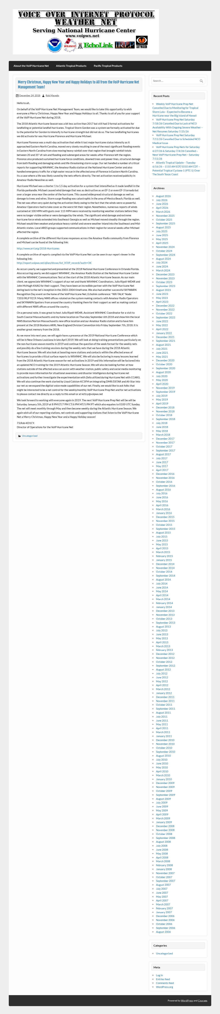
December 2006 (165, 916)
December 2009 (165, 782)
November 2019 (165, 387)
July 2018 (161, 423)
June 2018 (162, 426)
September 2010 (165, 751)
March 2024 (163, 270)
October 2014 (164, 571)
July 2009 (161, 802)
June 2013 (162, 634)
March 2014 (163, 599)
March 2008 (163, 861)
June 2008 (162, 849)
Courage (202, 1000)
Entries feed (163, 979)
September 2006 (165, 927)
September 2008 (165, 837)
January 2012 (164, 693)
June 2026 (162, 203)
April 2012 (162, 685)
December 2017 (165, 438)
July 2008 (161, 845)
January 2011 (164, 736)
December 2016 (165, 473)
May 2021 (162, 356)
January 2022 (164, 333)
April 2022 (162, 329)
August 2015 (163, 532)
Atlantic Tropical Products (71, 65)
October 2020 (164, 364)
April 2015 (162, 548)
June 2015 (162, 540)
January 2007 (164, 912)
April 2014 (162, 595)
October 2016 (164, 481)
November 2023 (165, 278)
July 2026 (161, 200)
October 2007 (164, 877)
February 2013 (164, 649)
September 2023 (165, 286)
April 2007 (162, 900)
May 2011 (162, 724)
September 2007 (165, 880)
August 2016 (163, 489)
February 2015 (164, 556)
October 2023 (164, 282)
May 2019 (162, 399)
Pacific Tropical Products (108, 65)
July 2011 (161, 716)
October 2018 (164, 415)
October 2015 (164, 524)
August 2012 (163, 669)
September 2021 (165, 340)
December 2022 (165, 305)
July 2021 (161, 348)
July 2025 (161, 231)
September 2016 (165, 485)
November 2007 (165, 873)
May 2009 (162, 810)
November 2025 (165, 215)
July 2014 (161, 583)
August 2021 (163, 344)
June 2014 (162, 587)
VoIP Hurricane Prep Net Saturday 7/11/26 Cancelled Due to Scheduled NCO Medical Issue (176, 139)
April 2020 (162, 383)
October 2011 (164, 704)
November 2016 (165, 477)
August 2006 (163, 931)
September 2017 (165, 450)
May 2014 (162, 591)
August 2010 (163, 755)
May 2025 (162, 239)
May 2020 (162, 379)
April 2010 (162, 771)
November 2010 (165, 743)
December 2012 (165, 653)
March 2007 (163, 904)
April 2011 (162, 728)
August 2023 (163, 289)
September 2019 (165, 391)
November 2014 (165, 567)
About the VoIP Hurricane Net (31, 65)
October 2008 (164, 833)
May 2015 (162, 544)
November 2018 (165, 411)
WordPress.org (164, 986)
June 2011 (162, 720)
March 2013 (163, 646)
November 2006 (165, 919)
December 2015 (165, 516)
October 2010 (164, 747)
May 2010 (162, 767)
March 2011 (163, 732)
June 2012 (162, 677)
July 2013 (161, 630)
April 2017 (162, 470)
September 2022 (165, 317)
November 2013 (165, 614)
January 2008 (164, 869)
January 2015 (164, 560)
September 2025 (165, 223)
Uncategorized (29, 435)
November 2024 (165, 246)
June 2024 (162, 266)
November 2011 (165, 700)
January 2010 (164, 779)
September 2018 (165, 419)
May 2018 (162, 430)
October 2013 (164, 618)
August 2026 (163, 196)
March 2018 (163, 434)
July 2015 (161, 536)
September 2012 (165, 665)
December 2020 (165, 360)
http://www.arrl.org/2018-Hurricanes (38, 248)
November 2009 (165, 786)
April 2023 (162, 301)
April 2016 (162, 505)
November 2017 (165, 442)
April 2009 (162, 814)
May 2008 (162, 853)
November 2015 (165, 520)
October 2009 (164, 790)
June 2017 (162, 462)
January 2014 (164, 607)
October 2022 (164, 313)
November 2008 (165, 830)
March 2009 (163, 818)
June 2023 (162, 293)
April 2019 (162, 403)
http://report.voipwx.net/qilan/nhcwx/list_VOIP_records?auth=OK (54, 262)
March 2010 (163, 775)
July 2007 (161, 888)
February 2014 (164, 603)
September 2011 (165, 708)
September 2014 (165, 575)
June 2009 (162, 806)
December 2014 (165, 563)
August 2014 (163, 579)
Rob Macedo (52, 95)
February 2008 (164, 865)
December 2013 (165, 610)
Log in (159, 975)
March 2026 (163, 211)
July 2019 (161, 395)
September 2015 (165, 528)
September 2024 (165, 254)
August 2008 (163, 841)
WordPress (187, 1000)
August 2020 (163, 372)
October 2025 (164, 219)
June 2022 (162, 321)
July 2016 (161, 493)
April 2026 (162, 207)
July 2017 (161, 458)
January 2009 (164, 822)
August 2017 (163, 454)
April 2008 (162, 857)
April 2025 (162, 242)
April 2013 (162, 642)
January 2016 (164, 512)
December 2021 (165, 337)
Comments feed (165, 982)
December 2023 (165, 274)
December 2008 (165, 826)
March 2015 (163, 552)
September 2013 (165, 622)
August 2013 (163, 626)
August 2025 (163, 227)
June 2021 (162, 352)
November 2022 (165, 309)
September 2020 (165, 368)
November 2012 (165, 657)
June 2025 (162, 235)
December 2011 (165, 696)
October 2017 (164, 446)
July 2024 (161, 262)
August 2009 (163, 798)
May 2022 (162, 325)
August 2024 (163, 258)
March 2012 (163, 689)
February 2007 (164, 908)
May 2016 (162, 501)
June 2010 (162, 763)
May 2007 (162, 896)
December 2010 (165, 740)
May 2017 (162, 466)
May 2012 (162, 681)
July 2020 (161, 376)
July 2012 (161, 673)
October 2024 (164, 250)
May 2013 (162, 638)
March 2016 (163, 509)
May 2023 (162, 297)
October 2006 (164, 923)
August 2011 (163, 712)
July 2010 (161, 759)
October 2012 (164, 661)
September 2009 (165, 794)
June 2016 (162, 497)
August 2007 (163, 884)
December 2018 (165, 407)
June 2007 (162, 892)
